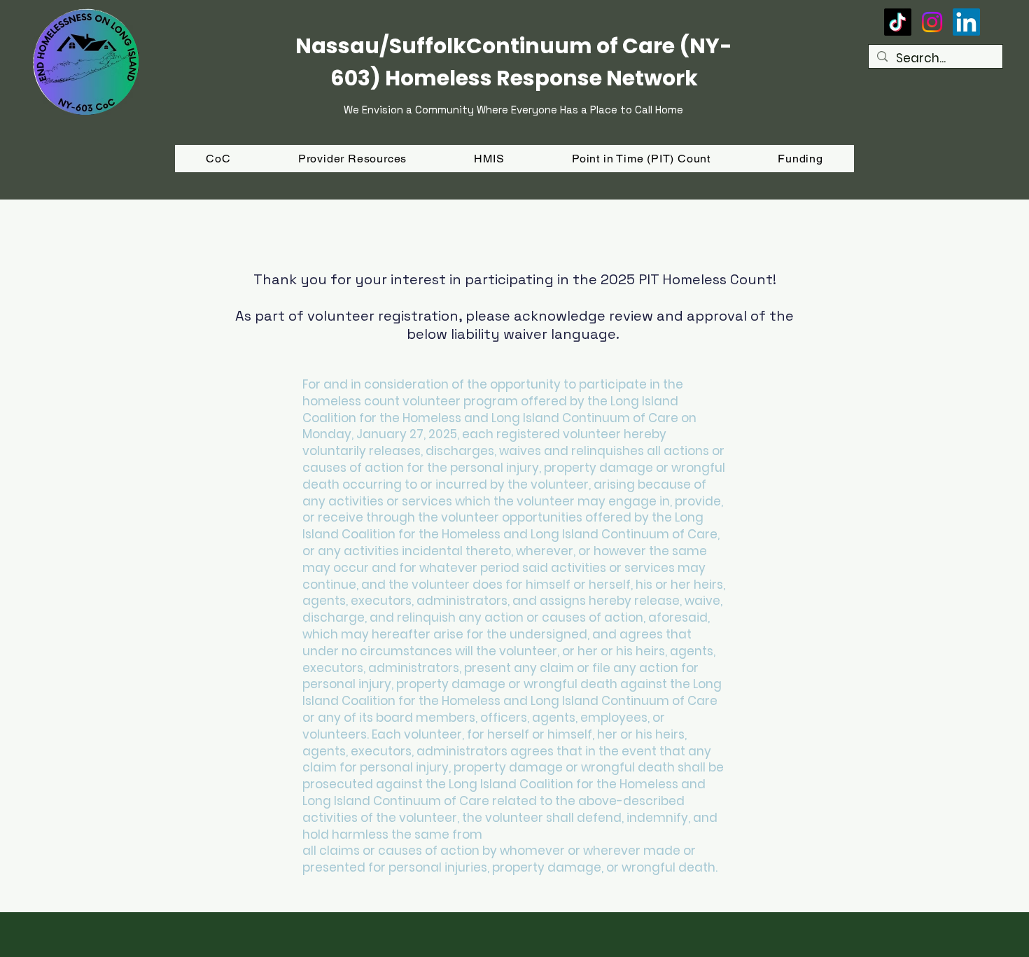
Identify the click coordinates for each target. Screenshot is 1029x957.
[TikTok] (897, 22)
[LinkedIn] (966, 22)
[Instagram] (932, 22)
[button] (800, 158)
